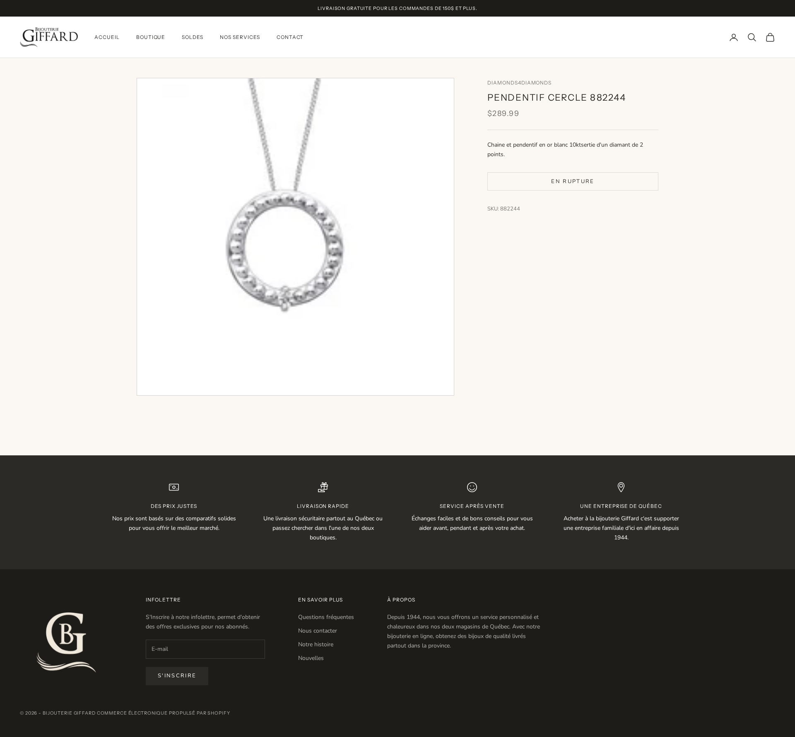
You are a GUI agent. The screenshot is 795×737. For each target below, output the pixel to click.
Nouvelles (311, 658)
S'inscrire (177, 675)
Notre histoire (315, 644)
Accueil (107, 37)
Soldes (192, 37)
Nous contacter (317, 631)
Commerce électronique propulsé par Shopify (163, 713)
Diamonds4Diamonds (519, 83)
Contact (290, 37)
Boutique (151, 37)
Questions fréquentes (326, 617)
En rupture (572, 181)
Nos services (240, 37)
